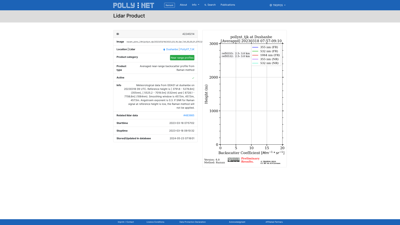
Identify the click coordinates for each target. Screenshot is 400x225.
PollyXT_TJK (187, 49)
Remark (169, 5)
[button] (277, 5)
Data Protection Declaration (193, 222)
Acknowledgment (237, 222)
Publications (228, 4)
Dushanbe (170, 49)
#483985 (188, 115)
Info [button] (194, 4)
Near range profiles (182, 57)
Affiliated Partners (274, 222)
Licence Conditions (155, 222)
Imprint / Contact (126, 222)
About (183, 4)
